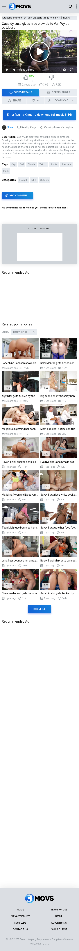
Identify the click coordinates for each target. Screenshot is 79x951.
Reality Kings (29, 127)
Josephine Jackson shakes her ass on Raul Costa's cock (20, 363)
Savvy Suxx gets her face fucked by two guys (58, 527)
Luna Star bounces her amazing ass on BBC (20, 560)
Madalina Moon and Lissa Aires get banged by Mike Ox (20, 494)
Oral (21, 164)
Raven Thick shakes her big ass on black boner (20, 461)
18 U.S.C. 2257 (59, 929)
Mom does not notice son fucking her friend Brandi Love (58, 428)
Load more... (39, 609)
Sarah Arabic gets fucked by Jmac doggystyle (58, 593)
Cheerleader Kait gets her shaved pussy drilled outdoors (20, 593)
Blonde (31, 164)
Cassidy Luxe (52, 127)
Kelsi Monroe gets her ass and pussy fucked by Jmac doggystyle (58, 363)
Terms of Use (59, 909)
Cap (13, 164)
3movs (45, 944)
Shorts (54, 164)
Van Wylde (67, 127)
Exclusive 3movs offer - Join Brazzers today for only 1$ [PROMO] (36, 17)
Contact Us (20, 929)
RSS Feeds (20, 922)
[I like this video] (26, 78)
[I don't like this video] (51, 78)
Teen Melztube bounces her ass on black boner (20, 527)
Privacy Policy (20, 916)
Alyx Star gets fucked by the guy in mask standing (20, 396)
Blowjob (23, 180)
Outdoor (44, 180)
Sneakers (66, 164)
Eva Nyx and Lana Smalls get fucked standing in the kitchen (58, 461)
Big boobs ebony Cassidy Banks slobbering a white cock (58, 396)
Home (20, 909)
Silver (10, 127)
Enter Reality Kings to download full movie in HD (39, 114)
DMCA (58, 916)
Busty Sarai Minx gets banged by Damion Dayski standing (58, 560)
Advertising (59, 922)
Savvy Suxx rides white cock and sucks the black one (58, 494)
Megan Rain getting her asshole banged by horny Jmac (20, 428)
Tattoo (42, 164)
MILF (33, 180)
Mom (6, 171)
